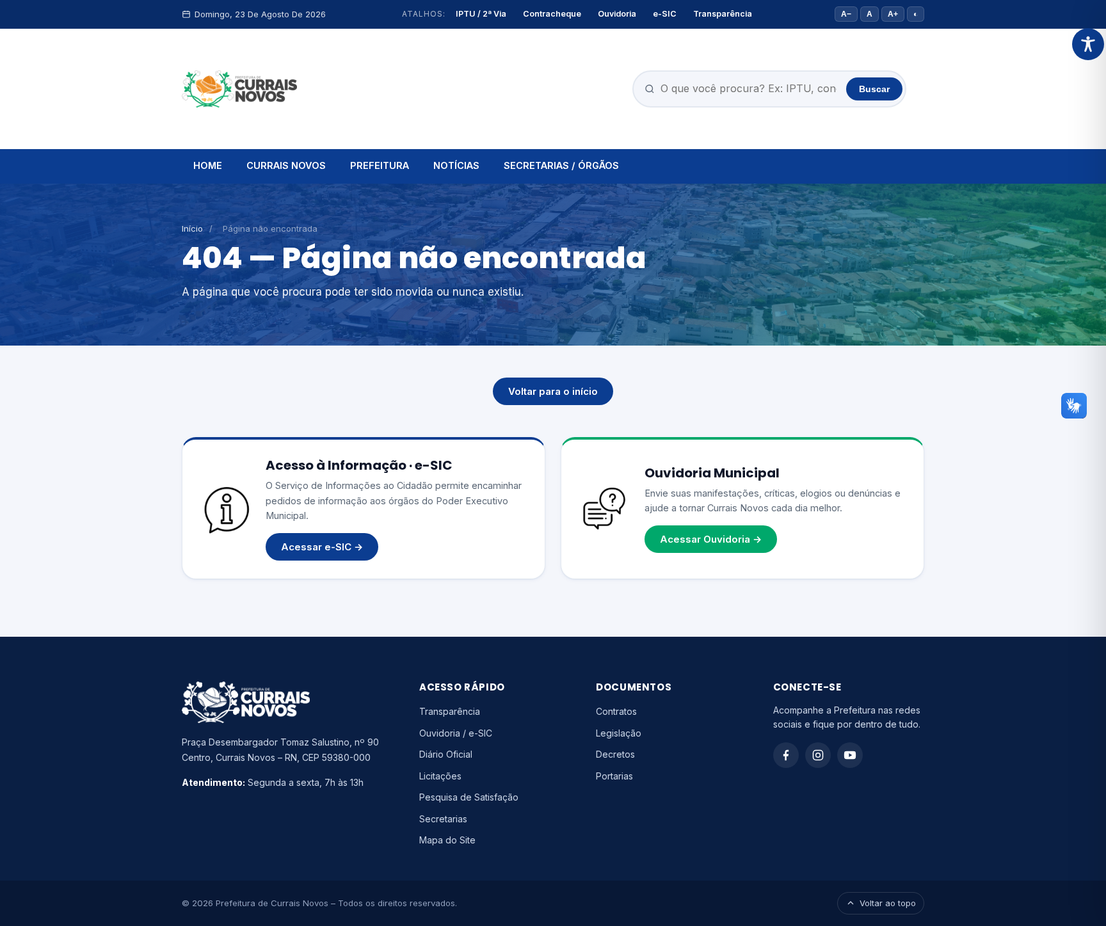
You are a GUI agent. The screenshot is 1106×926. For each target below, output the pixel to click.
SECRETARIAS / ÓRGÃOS (561, 165)
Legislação (618, 733)
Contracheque (552, 14)
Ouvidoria (617, 14)
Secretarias (443, 818)
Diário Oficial (445, 754)
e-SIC (665, 14)
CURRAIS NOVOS (286, 165)
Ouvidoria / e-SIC (455, 733)
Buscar (874, 89)
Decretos (615, 754)
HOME (207, 165)
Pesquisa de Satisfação (468, 797)
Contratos (616, 711)
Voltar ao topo (888, 903)
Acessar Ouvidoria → (711, 539)
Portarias (614, 775)
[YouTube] (850, 755)
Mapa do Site (447, 839)
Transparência (722, 14)
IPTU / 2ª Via (481, 14)
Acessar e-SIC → (322, 547)
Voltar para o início (553, 391)
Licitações (440, 775)
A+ (893, 14)
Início (192, 228)
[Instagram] (818, 755)
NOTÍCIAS (456, 165)
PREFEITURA (379, 165)
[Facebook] (786, 755)
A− (846, 14)
